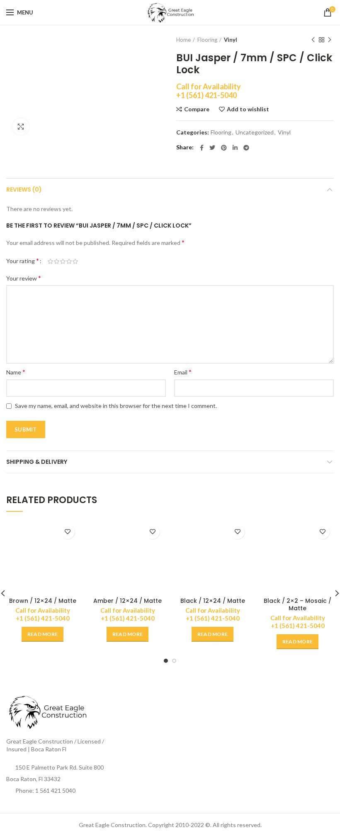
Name (15, 372)
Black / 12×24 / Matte (212, 600)
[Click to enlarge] (20, 126)
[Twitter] (212, 147)
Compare (196, 109)
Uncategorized (255, 132)
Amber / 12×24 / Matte (127, 600)
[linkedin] (235, 147)
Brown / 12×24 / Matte (42, 600)
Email (183, 372)
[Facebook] (201, 147)
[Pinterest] (224, 147)
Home (183, 39)
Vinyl (230, 39)
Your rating (22, 260)
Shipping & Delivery (36, 462)
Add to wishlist (248, 109)
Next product (329, 40)
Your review (23, 278)
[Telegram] (246, 147)
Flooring (207, 39)
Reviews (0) (24, 189)
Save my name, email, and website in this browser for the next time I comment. (116, 405)
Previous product (313, 40)
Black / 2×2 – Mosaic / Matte (297, 604)
